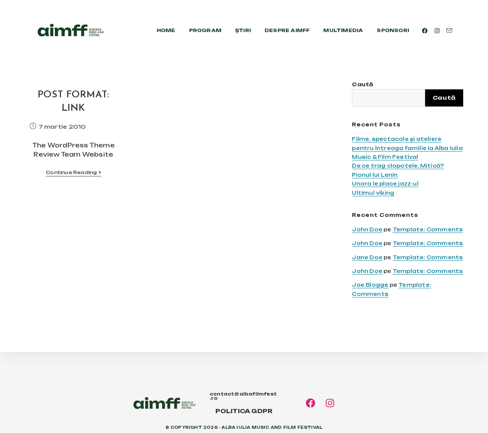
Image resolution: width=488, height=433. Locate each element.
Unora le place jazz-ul (385, 184)
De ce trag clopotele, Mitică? (398, 166)
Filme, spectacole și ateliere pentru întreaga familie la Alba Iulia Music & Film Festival (407, 148)
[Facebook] (310, 403)
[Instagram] (330, 403)
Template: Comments (428, 229)
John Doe (367, 229)
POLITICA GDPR (244, 411)
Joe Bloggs (370, 285)
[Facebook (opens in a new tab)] (425, 31)
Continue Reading (73, 172)
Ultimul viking (373, 193)
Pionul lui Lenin (375, 175)
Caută (362, 84)
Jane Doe (367, 257)
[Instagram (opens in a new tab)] (437, 31)
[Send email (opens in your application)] (449, 30)
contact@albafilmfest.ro (243, 396)
